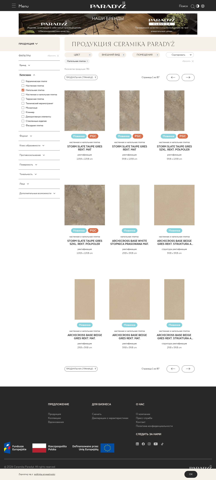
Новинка (79, 136)
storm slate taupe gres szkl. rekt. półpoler (174, 148)
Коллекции (54, 418)
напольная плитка (129, 236)
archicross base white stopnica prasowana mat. (129, 243)
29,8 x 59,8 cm (129, 253)
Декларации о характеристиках (110, 418)
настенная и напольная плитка (84, 142)
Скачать (97, 414)
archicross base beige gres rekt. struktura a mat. (174, 243)
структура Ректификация (174, 249)
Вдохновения (56, 422)
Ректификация (85, 154)
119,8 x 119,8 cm (85, 159)
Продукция (54, 414)
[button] (173, 77)
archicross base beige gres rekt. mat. (85, 337)
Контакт (140, 422)
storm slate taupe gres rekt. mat (84, 148)
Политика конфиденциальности (154, 426)
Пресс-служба (144, 418)
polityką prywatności (44, 474)
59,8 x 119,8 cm (129, 159)
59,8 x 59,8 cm (174, 253)
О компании (143, 414)
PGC (93, 137)
